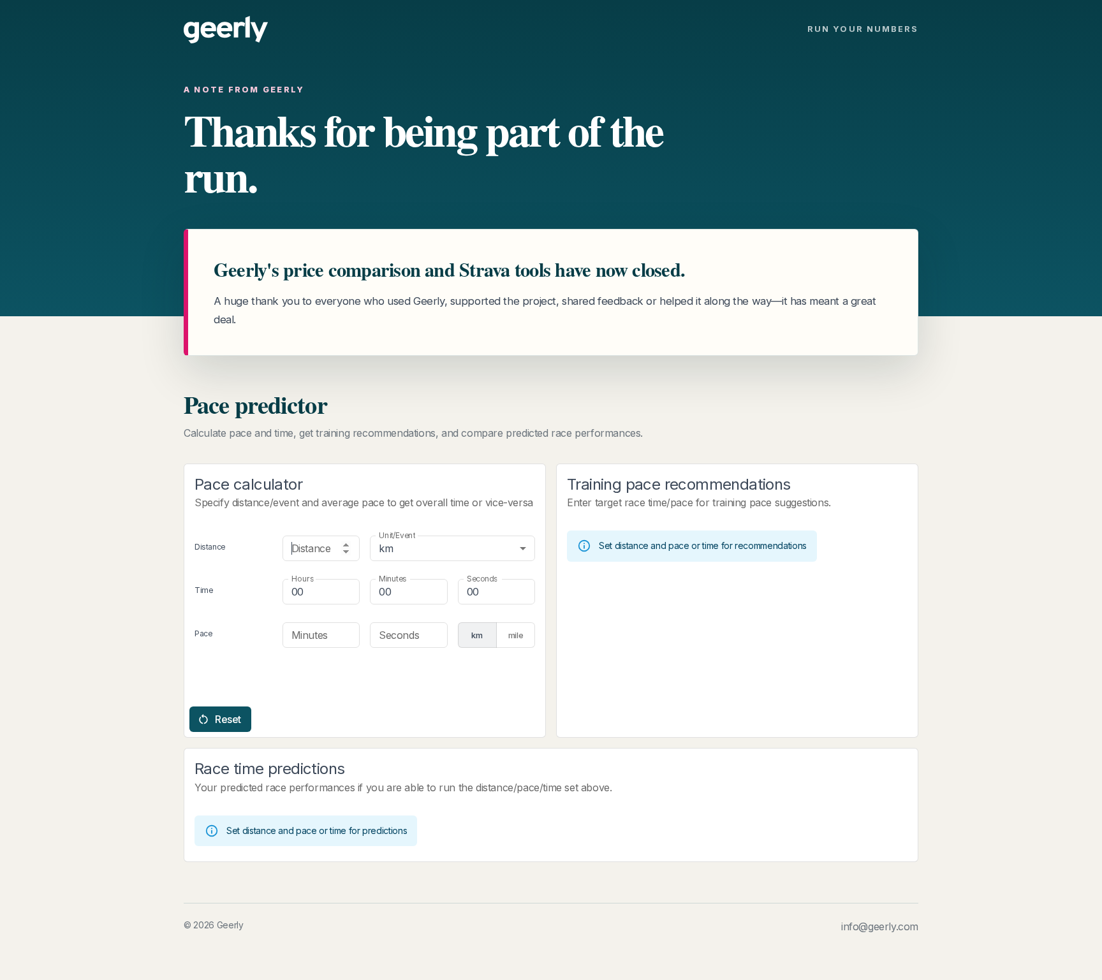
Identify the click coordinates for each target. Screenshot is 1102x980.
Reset (228, 719)
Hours (302, 578)
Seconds (482, 578)
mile (516, 635)
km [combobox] (386, 548)
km (476, 635)
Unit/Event (397, 535)
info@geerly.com (879, 926)
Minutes (392, 578)
